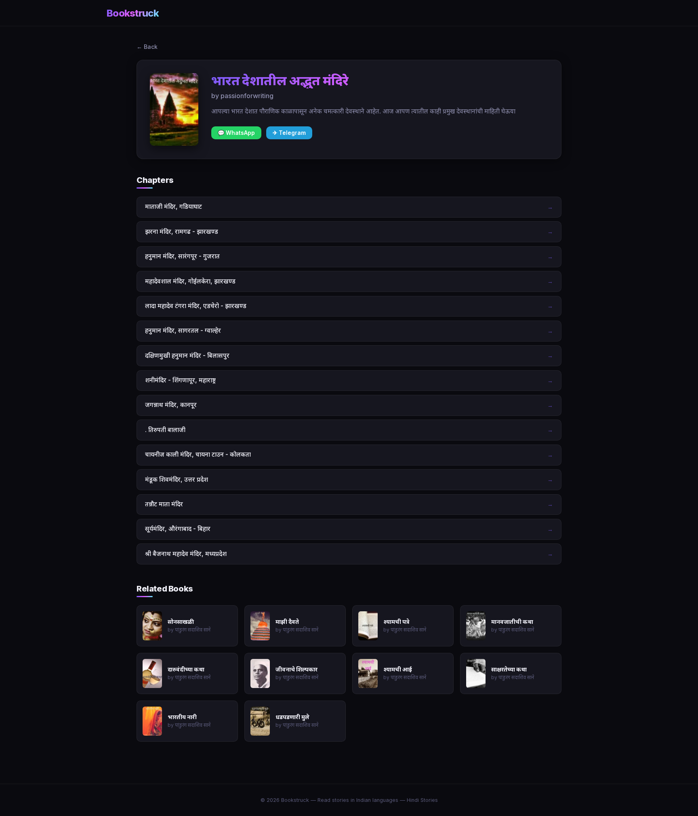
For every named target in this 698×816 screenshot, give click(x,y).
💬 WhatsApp (236, 133)
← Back (147, 46)
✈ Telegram (289, 133)
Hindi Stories (422, 800)
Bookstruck (133, 13)
